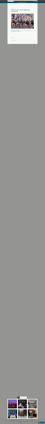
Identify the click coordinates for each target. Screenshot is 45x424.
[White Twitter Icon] (34, 1)
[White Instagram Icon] (35, 1)
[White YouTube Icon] (36, 1)
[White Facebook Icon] (33, 1)
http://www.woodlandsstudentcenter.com (13, 421)
